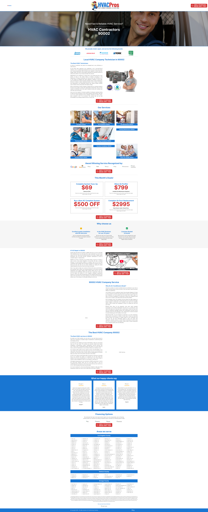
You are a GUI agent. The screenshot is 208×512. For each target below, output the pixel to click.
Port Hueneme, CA (108, 477)
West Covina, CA (130, 458)
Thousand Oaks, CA (130, 474)
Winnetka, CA (129, 466)
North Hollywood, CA (108, 445)
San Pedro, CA (118, 448)
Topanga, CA (129, 442)
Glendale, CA (85, 454)
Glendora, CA (85, 455)
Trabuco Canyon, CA (130, 486)
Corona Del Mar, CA (75, 492)
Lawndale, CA (96, 448)
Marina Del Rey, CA (97, 461)
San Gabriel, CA (119, 445)
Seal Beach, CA (118, 491)
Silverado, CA (118, 492)
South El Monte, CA (119, 458)
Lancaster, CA (96, 447)
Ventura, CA (129, 476)
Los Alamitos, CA (108, 486)
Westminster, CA (130, 491)
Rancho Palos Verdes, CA (109, 466)
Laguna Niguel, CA (97, 493)
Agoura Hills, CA (74, 440)
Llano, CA (95, 451)
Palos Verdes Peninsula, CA (110, 454)
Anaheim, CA (74, 485)
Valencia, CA (129, 448)
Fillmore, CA (74, 477)
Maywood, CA (96, 462)
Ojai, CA (95, 476)
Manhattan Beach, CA (97, 459)
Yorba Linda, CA (130, 492)
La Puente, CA (96, 441)
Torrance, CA (129, 444)
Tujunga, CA (129, 445)
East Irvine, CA (85, 486)
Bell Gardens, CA (74, 452)
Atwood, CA (74, 486)
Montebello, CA (96, 466)
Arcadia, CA (74, 444)
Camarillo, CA (74, 476)
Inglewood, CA (85, 466)
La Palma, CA (96, 488)
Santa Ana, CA (118, 489)
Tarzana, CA (129, 438)
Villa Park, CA (129, 489)
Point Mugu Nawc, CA (109, 476)
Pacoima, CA (107, 451)
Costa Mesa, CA (74, 493)
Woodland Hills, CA (130, 468)
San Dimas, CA (118, 442)
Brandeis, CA (74, 474)
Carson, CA (73, 462)
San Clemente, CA (119, 486)
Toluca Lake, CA (130, 441)
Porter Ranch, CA (108, 465)
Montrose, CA (107, 438)
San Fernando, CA (119, 444)
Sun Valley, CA (118, 465)
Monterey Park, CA (97, 468)
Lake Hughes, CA (97, 444)
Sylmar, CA (118, 468)
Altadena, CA (74, 442)
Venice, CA (129, 454)
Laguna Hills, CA (97, 492)
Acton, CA (73, 438)
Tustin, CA (129, 488)
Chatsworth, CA (74, 466)
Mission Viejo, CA (108, 489)
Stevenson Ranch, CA (120, 462)
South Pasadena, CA (119, 461)
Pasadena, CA (107, 458)
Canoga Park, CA (75, 459)
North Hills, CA (107, 444)
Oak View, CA (96, 474)
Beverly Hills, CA (74, 455)
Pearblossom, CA (108, 459)
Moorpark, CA (85, 474)
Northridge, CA (107, 447)
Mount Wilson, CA (108, 440)
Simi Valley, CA (118, 476)
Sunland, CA (118, 466)
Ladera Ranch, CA (97, 489)
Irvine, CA (95, 485)
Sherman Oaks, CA (119, 454)
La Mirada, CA (96, 440)
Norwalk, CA (107, 448)
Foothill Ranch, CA (86, 489)
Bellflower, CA (74, 454)
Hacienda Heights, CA (86, 458)
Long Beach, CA (96, 454)
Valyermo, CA (129, 451)
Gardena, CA (85, 452)
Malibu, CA (96, 458)
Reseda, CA (118, 438)
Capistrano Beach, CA (75, 491)
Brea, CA (73, 488)
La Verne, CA (96, 442)
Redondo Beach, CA (108, 468)
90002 (86, 317)
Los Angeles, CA (97, 455)
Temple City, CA (130, 440)
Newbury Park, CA (86, 476)
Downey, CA (85, 445)
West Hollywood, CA (130, 461)
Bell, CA (73, 451)
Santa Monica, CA (119, 452)
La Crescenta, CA (97, 438)
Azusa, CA (73, 448)
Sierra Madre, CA (119, 455)
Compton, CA (85, 440)
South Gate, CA (118, 459)
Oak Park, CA (85, 477)
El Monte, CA (85, 448)
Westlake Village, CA (130, 462)
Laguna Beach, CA (97, 491)
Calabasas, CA (74, 458)
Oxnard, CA (96, 477)
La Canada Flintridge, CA (87, 468)
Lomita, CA (96, 452)
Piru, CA (106, 474)
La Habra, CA (96, 486)
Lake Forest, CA (107, 485)
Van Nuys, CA (129, 452)
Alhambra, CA (74, 441)
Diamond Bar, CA (86, 444)
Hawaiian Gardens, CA (87, 461)
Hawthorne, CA (85, 462)
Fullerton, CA (85, 492)
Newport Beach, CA (108, 491)
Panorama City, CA (108, 455)
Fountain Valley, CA (86, 491)
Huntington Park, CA (86, 465)
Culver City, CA (85, 442)
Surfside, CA (129, 485)
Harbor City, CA (85, 459)
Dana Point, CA (85, 485)
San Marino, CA (118, 447)
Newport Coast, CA (108, 492)
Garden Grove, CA (86, 493)
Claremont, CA (85, 438)
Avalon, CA (73, 447)
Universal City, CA (130, 447)
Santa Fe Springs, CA (120, 451)
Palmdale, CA (107, 452)
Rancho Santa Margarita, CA (121, 485)
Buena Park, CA (74, 489)
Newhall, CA (107, 442)
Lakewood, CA (96, 445)
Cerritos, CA (74, 465)
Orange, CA (107, 493)
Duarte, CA (85, 447)
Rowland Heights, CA (120, 441)
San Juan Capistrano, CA (120, 488)
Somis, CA (118, 477)
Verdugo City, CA (130, 455)
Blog (133, 510)
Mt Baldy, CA (107, 441)
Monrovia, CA (96, 465)
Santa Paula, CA (119, 474)
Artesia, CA (73, 445)
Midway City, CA (108, 488)
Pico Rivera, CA (107, 461)
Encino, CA (84, 451)
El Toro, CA (85, 488)
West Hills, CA (129, 459)
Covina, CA (85, 441)
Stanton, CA (118, 493)
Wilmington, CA (130, 465)
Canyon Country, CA (75, 461)
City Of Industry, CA (75, 468)
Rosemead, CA (118, 440)
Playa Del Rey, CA (108, 462)
